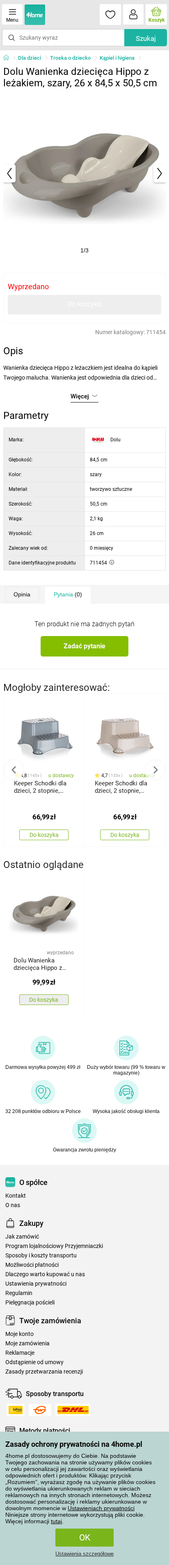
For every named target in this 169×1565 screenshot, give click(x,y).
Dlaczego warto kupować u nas (45, 1274)
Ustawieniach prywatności (101, 1508)
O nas (12, 1205)
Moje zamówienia (27, 1343)
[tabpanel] (84, 173)
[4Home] (9, 58)
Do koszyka (84, 304)
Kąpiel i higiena (117, 58)
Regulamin (18, 1293)
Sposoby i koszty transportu (41, 1255)
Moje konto (19, 1334)
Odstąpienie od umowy (34, 1362)
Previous (14, 770)
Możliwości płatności (32, 1265)
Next (155, 770)
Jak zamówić (22, 1237)
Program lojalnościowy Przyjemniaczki (54, 1246)
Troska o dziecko (70, 58)
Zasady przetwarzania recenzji (44, 1372)
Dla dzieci (29, 58)
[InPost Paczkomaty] (16, 1410)
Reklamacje (19, 1353)
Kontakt (15, 1196)
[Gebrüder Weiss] (40, 1410)
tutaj (56, 1521)
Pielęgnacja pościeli (30, 1303)
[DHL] (73, 1410)
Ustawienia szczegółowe (84, 1554)
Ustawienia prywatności (35, 1284)
